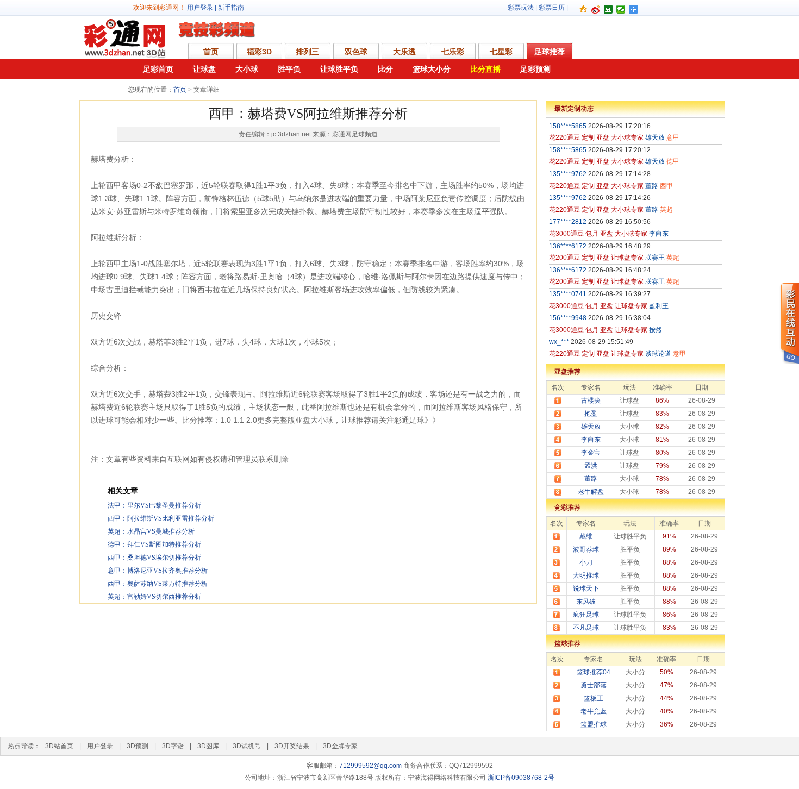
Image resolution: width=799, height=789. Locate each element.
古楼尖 (591, 400)
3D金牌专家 (340, 746)
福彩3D (259, 51)
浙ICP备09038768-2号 (521, 777)
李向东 (591, 439)
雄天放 (591, 426)
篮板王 (593, 698)
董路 (590, 479)
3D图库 (208, 746)
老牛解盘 (591, 492)
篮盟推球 (593, 724)
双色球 (356, 51)
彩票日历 (552, 7)
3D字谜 (173, 746)
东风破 (586, 601)
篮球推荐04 (593, 672)
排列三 (307, 51)
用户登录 (200, 7)
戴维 (585, 536)
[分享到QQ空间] (583, 9)
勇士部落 (593, 685)
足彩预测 (535, 69)
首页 (211, 51)
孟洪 (590, 465)
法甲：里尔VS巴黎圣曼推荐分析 (154, 505)
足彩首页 (158, 69)
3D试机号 (247, 746)
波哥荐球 (586, 549)
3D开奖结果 (291, 746)
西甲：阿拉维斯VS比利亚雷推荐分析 (161, 518)
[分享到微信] (621, 9)
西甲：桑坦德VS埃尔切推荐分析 (154, 557)
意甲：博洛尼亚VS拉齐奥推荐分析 (158, 570)
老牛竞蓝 (593, 711)
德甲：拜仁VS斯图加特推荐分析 (154, 544)
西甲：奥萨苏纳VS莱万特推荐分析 (158, 583)
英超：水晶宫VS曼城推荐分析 (151, 531)
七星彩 (501, 51)
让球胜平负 (339, 69)
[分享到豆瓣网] (608, 9)
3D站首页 (59, 746)
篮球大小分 (432, 69)
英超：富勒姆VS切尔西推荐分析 (154, 596)
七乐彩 (452, 51)
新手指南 (231, 7)
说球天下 (586, 588)
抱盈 (590, 413)
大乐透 (404, 51)
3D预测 (137, 746)
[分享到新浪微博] (596, 9)
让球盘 (204, 69)
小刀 (585, 562)
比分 (385, 69)
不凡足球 (586, 627)
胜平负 (289, 69)
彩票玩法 (521, 7)
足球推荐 (549, 51)
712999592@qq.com (370, 765)
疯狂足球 (586, 614)
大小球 (246, 69)
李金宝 (591, 452)
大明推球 (586, 575)
